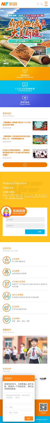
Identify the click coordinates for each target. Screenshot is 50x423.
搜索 (39, 232)
